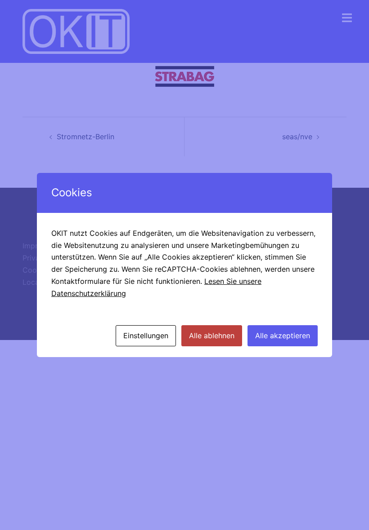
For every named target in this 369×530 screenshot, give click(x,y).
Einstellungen (145, 335)
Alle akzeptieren (282, 335)
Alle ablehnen (211, 335)
